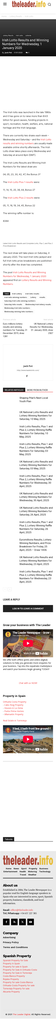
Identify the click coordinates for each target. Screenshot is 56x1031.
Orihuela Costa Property (14, 701)
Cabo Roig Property (13, 704)
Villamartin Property (13, 714)
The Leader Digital (21, 1014)
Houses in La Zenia (13, 708)
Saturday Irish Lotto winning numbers (19, 301)
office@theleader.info (22, 909)
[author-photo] (28, 362)
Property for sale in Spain (15, 966)
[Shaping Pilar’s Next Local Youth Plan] (10, 401)
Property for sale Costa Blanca (18, 982)
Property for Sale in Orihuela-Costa (20, 969)
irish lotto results (32, 294)
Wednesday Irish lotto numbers (17, 308)
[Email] (50, 62)
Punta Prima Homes (14, 711)
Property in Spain (11, 963)
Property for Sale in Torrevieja (17, 973)
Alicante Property (11, 991)
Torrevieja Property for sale (16, 988)
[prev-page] (5, 589)
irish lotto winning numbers (15, 297)
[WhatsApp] (29, 62)
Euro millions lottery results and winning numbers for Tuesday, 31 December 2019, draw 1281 (15, 330)
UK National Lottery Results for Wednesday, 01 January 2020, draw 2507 (41, 328)
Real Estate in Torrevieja (15, 720)
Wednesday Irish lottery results (38, 304)
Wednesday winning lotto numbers (18, 311)
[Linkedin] (36, 62)
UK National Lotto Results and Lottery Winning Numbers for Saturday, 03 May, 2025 (36, 465)
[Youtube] (30, 922)
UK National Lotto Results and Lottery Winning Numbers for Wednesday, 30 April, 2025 (36, 497)
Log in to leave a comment (28, 608)
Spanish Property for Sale (15, 960)
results (42, 297)
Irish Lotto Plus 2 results (20, 197)
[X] (22, 62)
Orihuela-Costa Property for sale (18, 985)
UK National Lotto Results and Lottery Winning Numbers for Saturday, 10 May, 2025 (36, 415)
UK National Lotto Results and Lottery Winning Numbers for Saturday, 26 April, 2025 (36, 511)
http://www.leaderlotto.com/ (28, 370)
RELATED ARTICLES (14, 390)
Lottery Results (16, 16)
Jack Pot (8, 52)
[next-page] (9, 589)
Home (4, 16)
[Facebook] (15, 62)
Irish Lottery (17, 294)
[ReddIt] (43, 62)
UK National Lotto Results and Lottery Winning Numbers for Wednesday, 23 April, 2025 (36, 561)
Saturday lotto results (13, 304)
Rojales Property (11, 979)
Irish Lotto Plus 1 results (20, 182)
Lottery (33, 297)
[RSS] (14, 922)
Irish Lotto (29, 16)
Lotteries (28, 35)
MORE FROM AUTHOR (37, 390)
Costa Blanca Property (14, 976)
